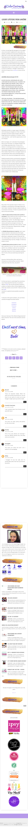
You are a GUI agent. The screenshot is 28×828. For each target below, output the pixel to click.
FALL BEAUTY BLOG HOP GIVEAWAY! (15, 644)
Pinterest (14, 306)
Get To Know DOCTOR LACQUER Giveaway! (17, 661)
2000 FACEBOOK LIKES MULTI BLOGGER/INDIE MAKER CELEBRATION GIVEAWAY (15, 587)
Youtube (14, 309)
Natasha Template (12, 823)
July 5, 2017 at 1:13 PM (9, 431)
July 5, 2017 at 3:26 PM (9, 445)
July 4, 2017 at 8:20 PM (9, 419)
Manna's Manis (11, 824)
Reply (25, 401)
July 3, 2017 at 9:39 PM (9, 391)
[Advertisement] (14, 505)
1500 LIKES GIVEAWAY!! (12, 598)
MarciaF (7, 389)
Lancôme (15, 70)
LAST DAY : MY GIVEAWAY (13, 616)
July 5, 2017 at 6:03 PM (9, 457)
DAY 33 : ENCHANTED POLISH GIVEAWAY (16, 652)
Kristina (7, 429)
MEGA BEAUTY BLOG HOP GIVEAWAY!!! (16, 608)
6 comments (20, 22)
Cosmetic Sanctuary (10, 405)
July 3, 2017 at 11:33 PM (9, 407)
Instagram (14, 304)
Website (14, 311)
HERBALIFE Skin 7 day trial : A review (16, 669)
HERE (7, 284)
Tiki (6, 417)
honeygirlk (7, 443)
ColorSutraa (7, 22)
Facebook (14, 302)
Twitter (14, 307)
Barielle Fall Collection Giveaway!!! (10, 625)
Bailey (6, 456)
